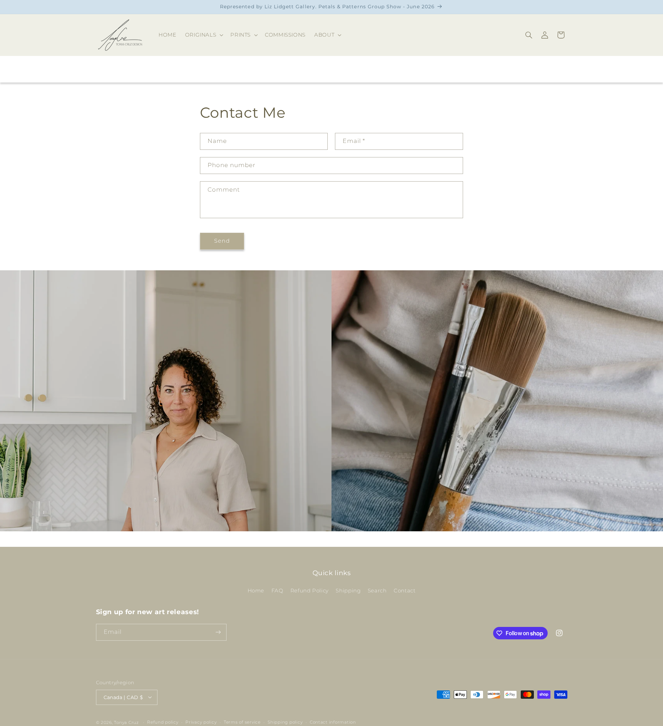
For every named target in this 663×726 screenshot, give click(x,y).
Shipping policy (285, 722)
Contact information (333, 722)
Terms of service (242, 722)
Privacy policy (201, 722)
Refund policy (163, 722)
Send (222, 241)
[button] (203, 34)
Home (256, 591)
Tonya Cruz (126, 722)
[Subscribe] (218, 632)
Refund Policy (309, 591)
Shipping (348, 591)
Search (377, 591)
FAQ (277, 591)
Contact (404, 591)
